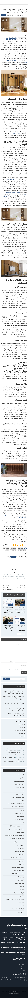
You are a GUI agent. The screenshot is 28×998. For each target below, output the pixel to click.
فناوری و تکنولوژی (19, 730)
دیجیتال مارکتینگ (19, 722)
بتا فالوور (22, 906)
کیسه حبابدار (21, 775)
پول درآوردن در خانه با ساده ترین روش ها (8, 588)
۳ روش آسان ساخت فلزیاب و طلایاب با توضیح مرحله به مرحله (13, 762)
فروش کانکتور (21, 880)
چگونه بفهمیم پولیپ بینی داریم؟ (12, 755)
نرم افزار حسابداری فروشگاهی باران (16, 804)
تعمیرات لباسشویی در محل (18, 797)
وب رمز (22, 810)
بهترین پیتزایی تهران (20, 588)
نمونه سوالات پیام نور (19, 784)
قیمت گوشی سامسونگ (19, 781)
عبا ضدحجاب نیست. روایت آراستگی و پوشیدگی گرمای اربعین (15, 714)
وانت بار (22, 886)
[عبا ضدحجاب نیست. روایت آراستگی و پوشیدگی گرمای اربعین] (8, 620)
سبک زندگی (20, 725)
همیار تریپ (21, 902)
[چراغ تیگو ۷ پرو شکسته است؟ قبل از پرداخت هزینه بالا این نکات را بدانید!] (20, 620)
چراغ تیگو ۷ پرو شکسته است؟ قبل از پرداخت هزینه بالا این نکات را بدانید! (14, 709)
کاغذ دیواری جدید (20, 823)
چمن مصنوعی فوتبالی (19, 842)
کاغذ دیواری (21, 848)
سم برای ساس (21, 845)
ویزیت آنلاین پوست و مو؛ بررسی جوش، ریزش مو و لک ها (14, 704)
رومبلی (22, 791)
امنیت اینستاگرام (20, 794)
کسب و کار (3, 15)
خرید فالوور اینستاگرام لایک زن (17, 839)
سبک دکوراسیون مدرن (12, 179)
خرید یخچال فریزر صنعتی (18, 871)
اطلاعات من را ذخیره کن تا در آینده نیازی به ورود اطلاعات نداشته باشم (13, 669)
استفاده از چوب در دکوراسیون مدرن (16, 193)
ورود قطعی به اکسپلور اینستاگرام (16, 858)
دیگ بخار (22, 800)
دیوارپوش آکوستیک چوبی (22, 550)
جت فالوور (21, 864)
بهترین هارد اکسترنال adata (17, 874)
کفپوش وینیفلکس (20, 832)
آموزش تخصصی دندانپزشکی (17, 867)
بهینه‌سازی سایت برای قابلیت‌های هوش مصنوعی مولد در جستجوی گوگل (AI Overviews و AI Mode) (13, 698)
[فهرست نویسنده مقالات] (14, 564)
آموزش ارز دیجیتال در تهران (18, 909)
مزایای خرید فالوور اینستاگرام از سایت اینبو (14, 835)
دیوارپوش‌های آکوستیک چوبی (16, 61)
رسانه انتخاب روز (20, 855)
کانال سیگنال (21, 896)
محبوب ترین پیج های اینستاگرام (17, 826)
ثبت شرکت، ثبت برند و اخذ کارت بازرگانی (15, 899)
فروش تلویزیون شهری (19, 788)
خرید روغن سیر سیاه (19, 851)
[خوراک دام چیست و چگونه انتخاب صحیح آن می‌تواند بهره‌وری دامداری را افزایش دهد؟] (20, 602)
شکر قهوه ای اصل (20, 816)
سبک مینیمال (7, 196)
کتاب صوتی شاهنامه (19, 883)
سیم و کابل (21, 861)
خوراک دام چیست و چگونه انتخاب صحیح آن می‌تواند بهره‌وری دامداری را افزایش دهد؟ (14, 692)
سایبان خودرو (21, 890)
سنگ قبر (22, 778)
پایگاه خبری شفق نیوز (19, 819)
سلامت (21, 727)
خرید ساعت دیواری (19, 813)
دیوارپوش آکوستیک (17, 134)
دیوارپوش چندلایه (13, 550)
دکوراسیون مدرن (13, 548)
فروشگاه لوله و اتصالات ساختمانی (16, 829)
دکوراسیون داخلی (20, 548)
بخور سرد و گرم (20, 877)
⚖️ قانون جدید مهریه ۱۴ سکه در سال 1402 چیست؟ (13, 758)
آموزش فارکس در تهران (19, 893)
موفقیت (21, 736)
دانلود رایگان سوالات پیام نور (17, 807)
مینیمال (7, 550)
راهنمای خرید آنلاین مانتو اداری (13, 748)
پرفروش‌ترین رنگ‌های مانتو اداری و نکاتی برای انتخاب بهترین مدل (14, 751)
